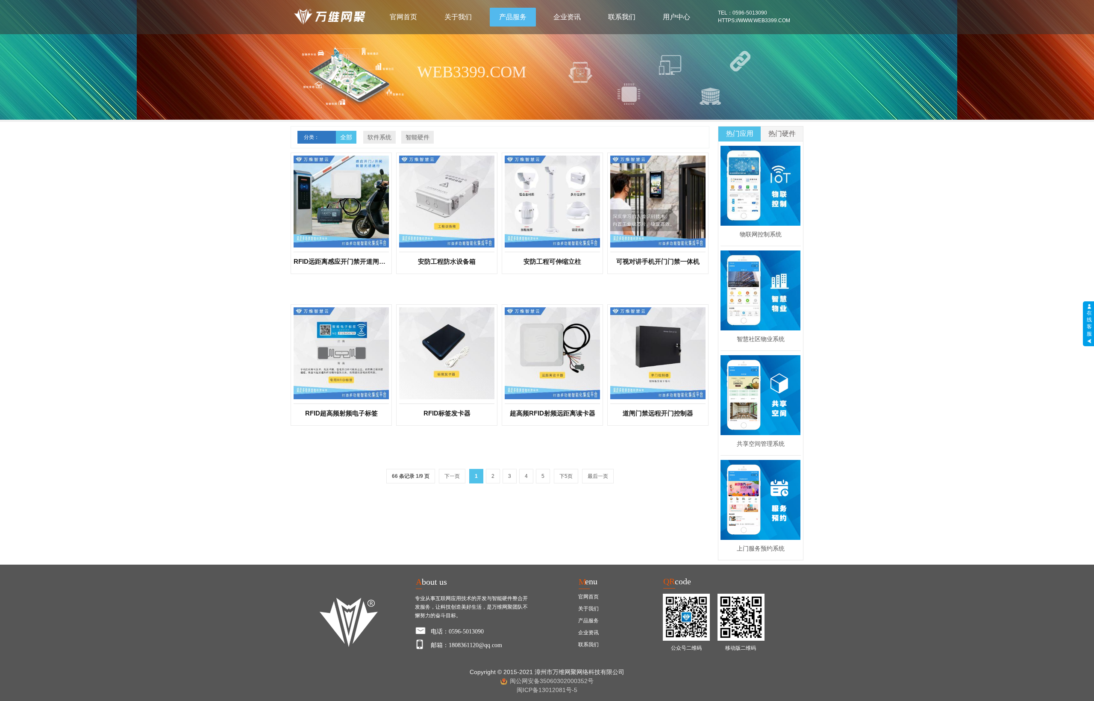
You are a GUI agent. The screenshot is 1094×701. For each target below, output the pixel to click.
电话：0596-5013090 (457, 631)
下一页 (452, 476)
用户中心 (676, 17)
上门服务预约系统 (761, 548)
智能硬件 (417, 137)
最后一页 (598, 476)
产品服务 (512, 17)
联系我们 (621, 17)
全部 (346, 137)
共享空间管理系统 (761, 443)
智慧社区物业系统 (761, 339)
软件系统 (379, 137)
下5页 (566, 476)
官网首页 (403, 17)
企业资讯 (567, 17)
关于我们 (458, 17)
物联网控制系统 (761, 234)
